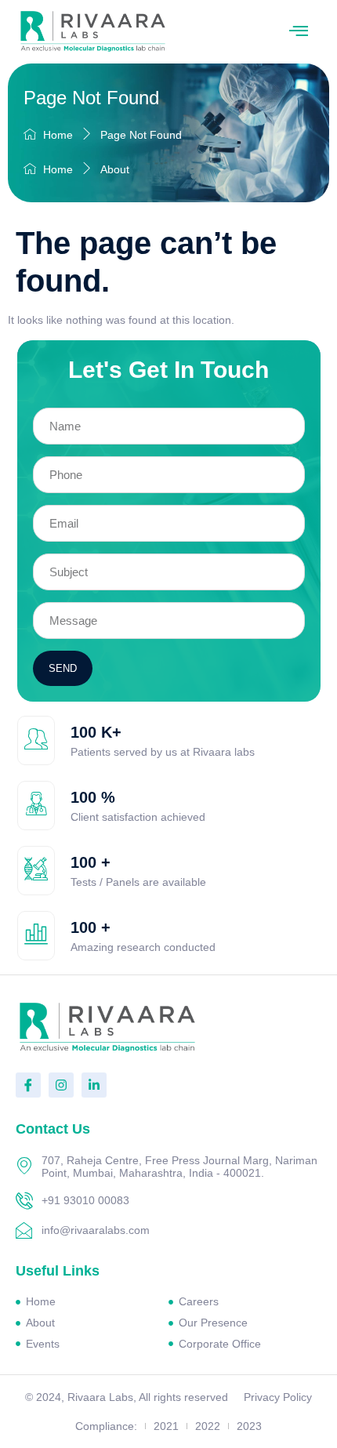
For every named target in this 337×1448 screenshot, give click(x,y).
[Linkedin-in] (94, 1085)
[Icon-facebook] (28, 1085)
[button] (298, 32)
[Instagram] (61, 1085)
